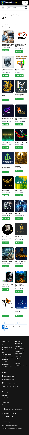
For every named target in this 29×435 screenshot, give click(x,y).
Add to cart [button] (5, 50)
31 (3, 330)
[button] (3, 7)
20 (6, 326)
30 (23, 326)
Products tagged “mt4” (10, 15)
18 (25, 323)
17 (22, 323)
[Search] (26, 7)
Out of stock (19, 75)
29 (19, 326)
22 (13, 326)
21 (9, 326)
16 (19, 323)
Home (3, 15)
